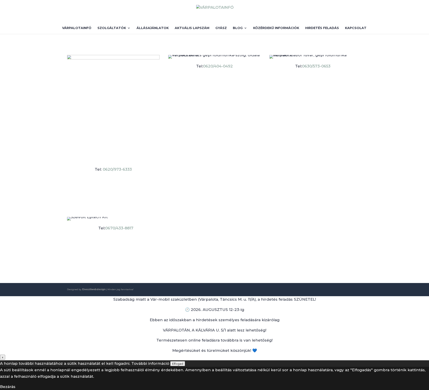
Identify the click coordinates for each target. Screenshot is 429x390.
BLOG (238, 28)
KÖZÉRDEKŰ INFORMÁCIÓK (276, 28)
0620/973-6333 (117, 169)
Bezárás (7, 386)
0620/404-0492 (218, 66)
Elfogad (177, 363)
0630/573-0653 (316, 66)
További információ (150, 363)
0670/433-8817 (119, 228)
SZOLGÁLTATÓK (111, 28)
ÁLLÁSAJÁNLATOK (153, 28)
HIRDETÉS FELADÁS (322, 28)
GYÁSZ (221, 28)
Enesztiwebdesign (93, 289)
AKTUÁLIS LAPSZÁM (192, 28)
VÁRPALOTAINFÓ (76, 28)
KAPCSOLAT (355, 28)
